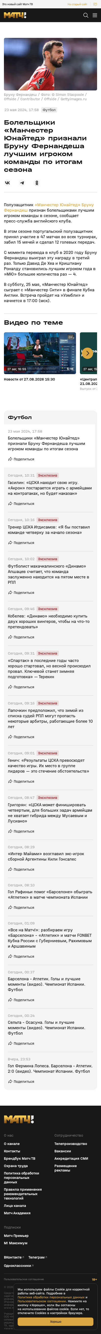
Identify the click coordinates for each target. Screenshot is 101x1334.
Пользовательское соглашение (24, 1279)
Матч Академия (17, 1213)
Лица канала (15, 1205)
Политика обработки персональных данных (21, 1177)
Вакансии (62, 1151)
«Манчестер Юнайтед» (56, 204)
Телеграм (36, 1257)
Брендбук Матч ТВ (19, 1158)
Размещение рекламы (65, 1168)
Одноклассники (17, 1265)
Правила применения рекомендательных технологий (23, 1194)
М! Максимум (15, 1243)
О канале (12, 1144)
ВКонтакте (13, 1257)
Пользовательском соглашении (42, 1301)
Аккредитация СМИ (71, 1158)
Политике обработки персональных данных (51, 1297)
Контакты (12, 1151)
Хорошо (55, 1321)
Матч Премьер (16, 1235)
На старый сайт (77, 4)
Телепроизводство (70, 1144)
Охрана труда (16, 1166)
